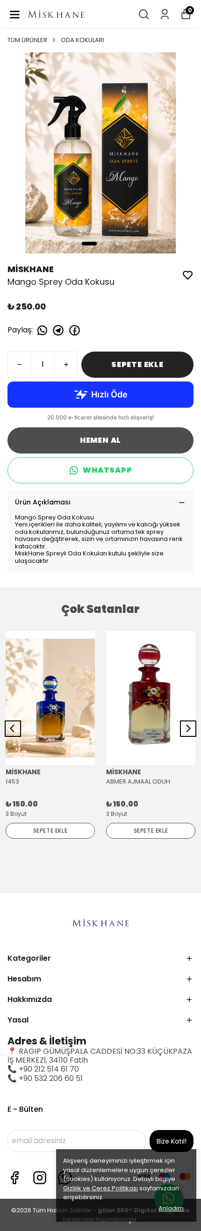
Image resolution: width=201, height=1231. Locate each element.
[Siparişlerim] (165, 14)
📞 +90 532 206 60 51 (45, 1078)
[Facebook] (14, 1178)
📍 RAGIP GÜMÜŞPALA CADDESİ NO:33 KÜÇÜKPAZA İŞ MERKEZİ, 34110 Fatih (99, 1055)
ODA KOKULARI (82, 40)
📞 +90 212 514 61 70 (43, 1069)
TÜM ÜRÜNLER (27, 40)
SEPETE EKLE (137, 364)
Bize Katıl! (172, 1141)
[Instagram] (40, 1178)
